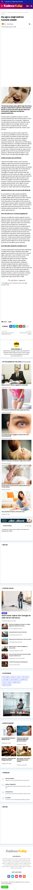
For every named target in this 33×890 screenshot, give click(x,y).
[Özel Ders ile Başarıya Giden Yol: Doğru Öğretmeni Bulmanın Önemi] (5, 626)
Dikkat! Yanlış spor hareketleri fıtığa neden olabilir (16, 460)
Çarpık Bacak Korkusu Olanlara (18, 632)
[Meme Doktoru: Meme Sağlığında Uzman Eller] (5, 648)
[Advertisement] (16, 40)
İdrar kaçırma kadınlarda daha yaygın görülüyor (16, 410)
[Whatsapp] (17, 326)
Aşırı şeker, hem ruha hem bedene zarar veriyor (23, 760)
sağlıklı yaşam (16, 682)
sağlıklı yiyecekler (6, 685)
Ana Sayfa (4, 12)
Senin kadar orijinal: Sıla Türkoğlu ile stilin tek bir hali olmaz (16, 616)
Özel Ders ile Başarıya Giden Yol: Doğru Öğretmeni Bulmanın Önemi (19, 625)
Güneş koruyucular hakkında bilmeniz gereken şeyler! (23, 739)
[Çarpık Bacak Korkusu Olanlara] (5, 634)
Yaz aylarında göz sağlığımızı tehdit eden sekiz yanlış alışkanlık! (15, 435)
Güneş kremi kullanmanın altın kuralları (20, 639)
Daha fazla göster (26, 362)
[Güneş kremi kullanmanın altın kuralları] (5, 641)
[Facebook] (10, 326)
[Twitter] (14, 326)
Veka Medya (15, 349)
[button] (28, 1)
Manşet (13, 677)
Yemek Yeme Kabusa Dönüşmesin (18, 662)
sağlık (9, 12)
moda (4, 682)
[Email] (23, 326)
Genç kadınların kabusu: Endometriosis (13, 511)
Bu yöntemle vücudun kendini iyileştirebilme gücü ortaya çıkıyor (16, 486)
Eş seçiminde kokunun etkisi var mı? (8, 738)
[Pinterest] (20, 326)
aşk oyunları (25, 677)
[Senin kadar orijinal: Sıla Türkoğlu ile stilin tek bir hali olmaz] (16, 601)
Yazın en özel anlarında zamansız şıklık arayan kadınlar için (20, 655)
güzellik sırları (24, 679)
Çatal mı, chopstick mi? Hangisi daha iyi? (9, 759)
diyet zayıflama (14, 679)
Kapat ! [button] (5, 887)
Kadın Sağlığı (5, 677)
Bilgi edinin (8, 883)
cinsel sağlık (5, 679)
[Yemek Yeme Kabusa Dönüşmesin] (5, 664)
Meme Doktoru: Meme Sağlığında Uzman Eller (15, 385)
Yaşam (18, 677)
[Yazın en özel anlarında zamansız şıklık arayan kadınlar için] (5, 656)
